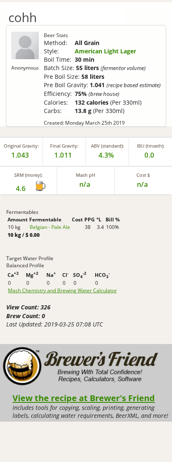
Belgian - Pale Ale (50, 227)
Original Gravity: (21, 146)
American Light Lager (105, 51)
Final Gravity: (64, 146)
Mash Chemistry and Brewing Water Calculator (62, 291)
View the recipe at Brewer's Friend (84, 398)
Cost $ (143, 175)
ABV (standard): (107, 146)
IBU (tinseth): (150, 146)
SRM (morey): (28, 175)
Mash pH (85, 175)
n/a (142, 184)
